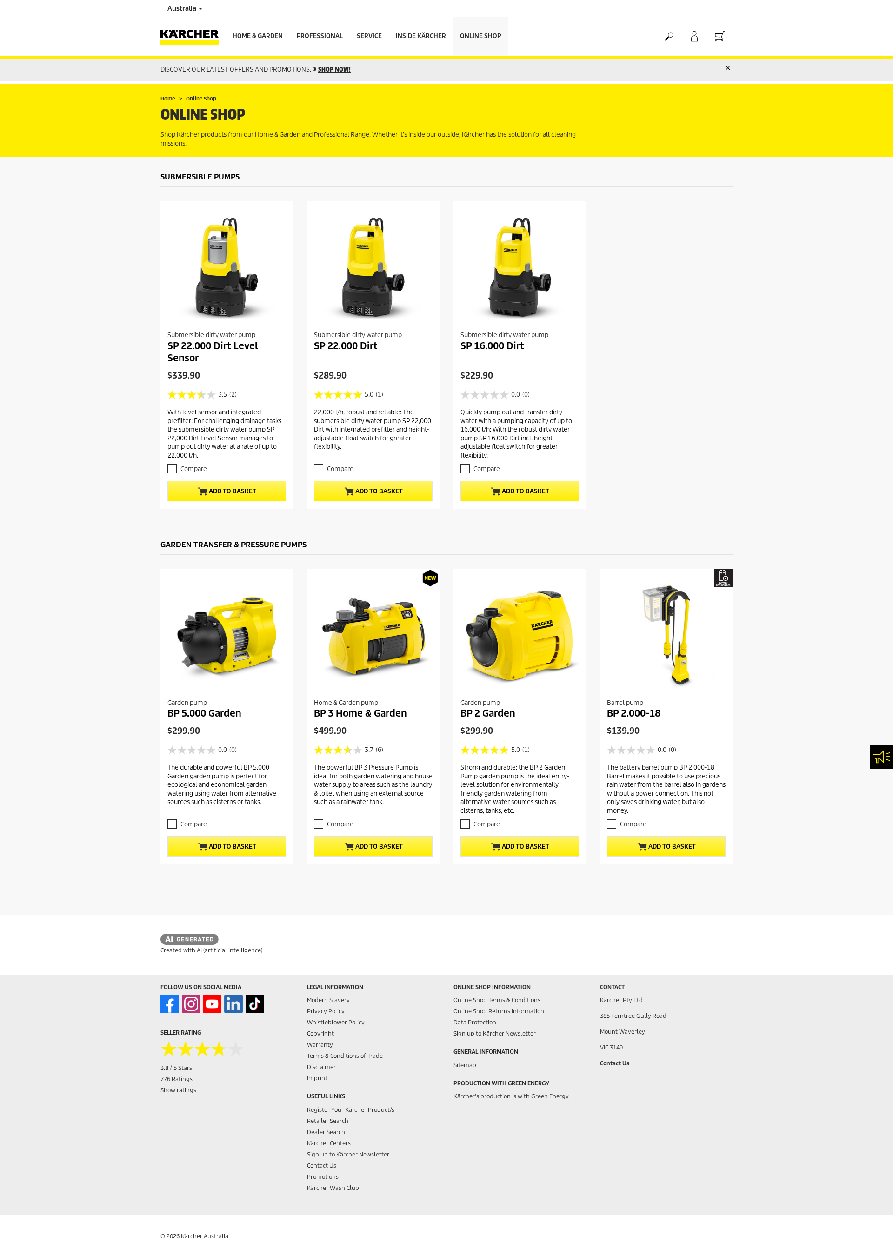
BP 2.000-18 (633, 713)
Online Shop (480, 36)
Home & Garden (258, 36)
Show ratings (178, 1090)
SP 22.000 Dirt (346, 346)
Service (369, 36)
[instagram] (191, 1004)
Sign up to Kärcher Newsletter (348, 1154)
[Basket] (720, 37)
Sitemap (464, 1065)
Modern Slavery (328, 999)
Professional (320, 36)
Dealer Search (326, 1132)
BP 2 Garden (487, 713)
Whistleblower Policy (336, 1022)
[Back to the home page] (193, 36)
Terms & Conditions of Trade (345, 1055)
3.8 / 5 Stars (176, 1067)
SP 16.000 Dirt (492, 346)
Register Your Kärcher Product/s (350, 1109)
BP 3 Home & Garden (360, 713)
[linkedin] (233, 1004)
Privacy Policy (326, 1011)
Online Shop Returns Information (498, 1011)
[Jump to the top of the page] (869, 1223)
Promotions (323, 1176)
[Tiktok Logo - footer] (255, 1004)
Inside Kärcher (421, 36)
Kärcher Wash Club (333, 1187)
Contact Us (321, 1165)
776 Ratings (176, 1079)
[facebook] (169, 1004)
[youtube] (212, 1004)
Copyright (320, 1033)
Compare (193, 469)
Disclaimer (321, 1066)
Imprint (317, 1078)
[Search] (668, 37)
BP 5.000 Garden (204, 713)
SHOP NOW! (334, 69)
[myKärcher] (694, 37)
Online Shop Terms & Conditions (496, 999)
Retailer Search (327, 1120)
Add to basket (231, 491)
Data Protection (474, 1022)
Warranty (320, 1044)
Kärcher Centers (329, 1143)
